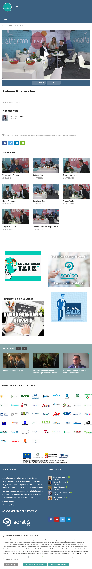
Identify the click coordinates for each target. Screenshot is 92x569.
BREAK (18, 103)
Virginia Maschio (9, 227)
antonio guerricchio (11, 135)
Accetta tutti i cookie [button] (58, 565)
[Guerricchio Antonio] (5, 118)
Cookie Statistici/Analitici (50, 557)
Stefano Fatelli (39, 175)
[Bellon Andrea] (50, 498)
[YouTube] (56, 519)
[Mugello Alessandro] (50, 493)
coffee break (23, 135)
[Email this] (22, 143)
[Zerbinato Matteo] (50, 478)
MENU (5, 20)
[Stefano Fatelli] (46, 165)
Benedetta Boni (39, 201)
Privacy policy (8, 505)
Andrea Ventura (69, 201)
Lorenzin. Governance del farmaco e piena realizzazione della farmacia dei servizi (45, 371)
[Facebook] (50, 519)
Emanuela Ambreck (70, 175)
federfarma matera (60, 135)
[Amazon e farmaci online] (16, 360)
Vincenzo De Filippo (10, 175)
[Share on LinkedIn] (16, 143)
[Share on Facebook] (4, 143)
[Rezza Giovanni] (50, 483)
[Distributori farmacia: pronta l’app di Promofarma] (76, 360)
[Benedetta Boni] (46, 191)
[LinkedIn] (68, 519)
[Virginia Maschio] (15, 216)
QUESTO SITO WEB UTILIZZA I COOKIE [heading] (21, 536)
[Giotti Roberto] (50, 488)
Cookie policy (8, 502)
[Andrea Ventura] (76, 191)
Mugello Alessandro (61, 492)
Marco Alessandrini (10, 201)
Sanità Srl (29, 497)
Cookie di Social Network (12, 559)
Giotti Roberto (59, 487)
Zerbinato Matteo (60, 477)
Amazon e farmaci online (13, 370)
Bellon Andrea (59, 497)
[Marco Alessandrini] (15, 191)
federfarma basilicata (47, 135)
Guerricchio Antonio (18, 116)
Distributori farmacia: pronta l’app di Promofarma (74, 371)
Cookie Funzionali (34, 557)
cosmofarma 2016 (33, 135)
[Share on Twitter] (10, 143)
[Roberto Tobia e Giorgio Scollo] (46, 216)
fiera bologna (71, 135)
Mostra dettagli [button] (11, 565)
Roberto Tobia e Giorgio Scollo (45, 227)
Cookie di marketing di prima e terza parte (74, 557)
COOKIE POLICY (81, 553)
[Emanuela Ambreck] (76, 165)
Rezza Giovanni (59, 482)
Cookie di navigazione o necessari (15, 557)
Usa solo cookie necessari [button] (35, 565)
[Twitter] (62, 519)
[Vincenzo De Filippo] (15, 165)
